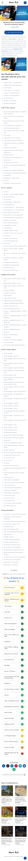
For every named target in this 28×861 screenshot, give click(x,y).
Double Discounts (11, 574)
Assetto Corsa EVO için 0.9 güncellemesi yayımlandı (20, 821)
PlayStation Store (21, 574)
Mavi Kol (13, 2)
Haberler (15, 570)
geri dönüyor (12, 39)
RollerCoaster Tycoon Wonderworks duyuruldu (6, 821)
